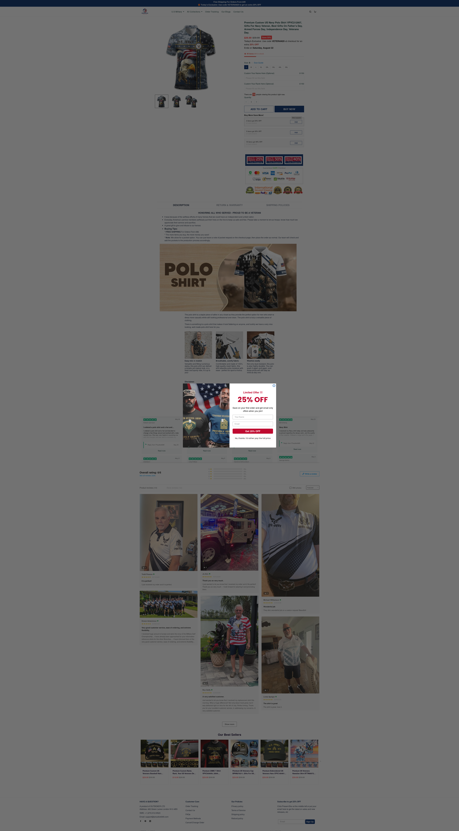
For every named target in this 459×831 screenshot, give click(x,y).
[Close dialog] (274, 385)
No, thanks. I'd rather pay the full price (253, 438)
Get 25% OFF (252, 431)
